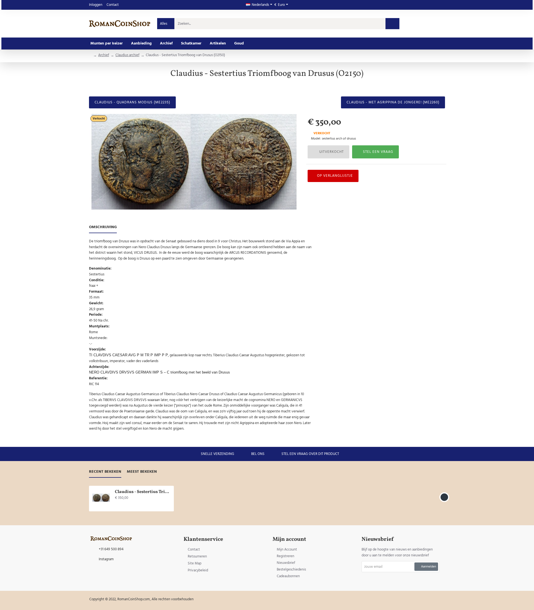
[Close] (314, 276)
